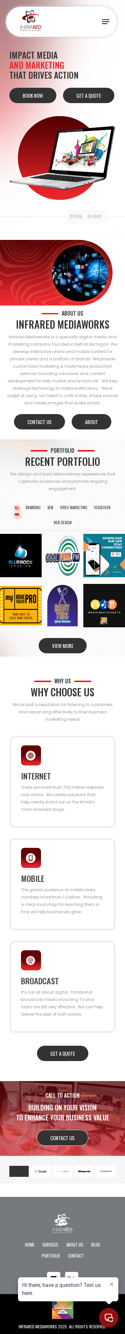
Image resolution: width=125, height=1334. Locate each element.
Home (29, 1244)
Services (50, 1244)
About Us (74, 1244)
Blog (95, 1244)
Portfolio (51, 1255)
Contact (76, 1255)
